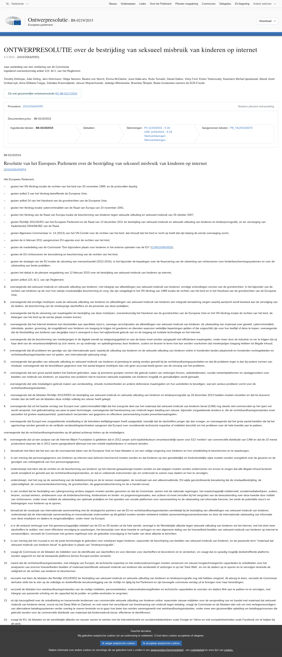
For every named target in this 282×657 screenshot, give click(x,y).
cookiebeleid (197, 650)
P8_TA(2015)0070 (241, 127)
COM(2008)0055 (162, 247)
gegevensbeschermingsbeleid (167, 650)
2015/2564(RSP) (33, 106)
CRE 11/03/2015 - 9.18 (158, 131)
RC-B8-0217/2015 (66, 93)
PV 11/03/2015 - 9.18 (157, 127)
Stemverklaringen (155, 135)
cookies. (228, 650)
